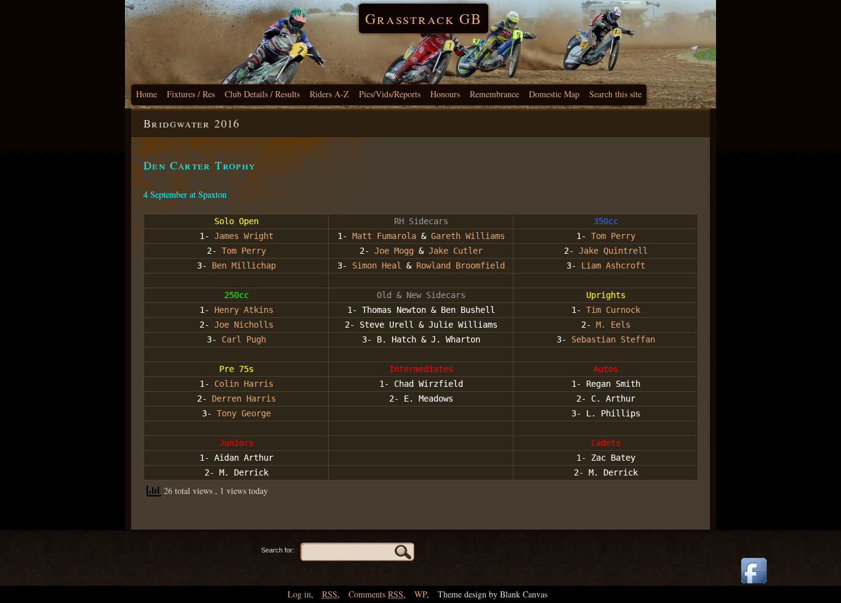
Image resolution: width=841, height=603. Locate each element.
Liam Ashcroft (613, 265)
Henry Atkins (243, 310)
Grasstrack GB (423, 18)
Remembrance (494, 94)
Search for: (277, 550)
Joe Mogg (394, 251)
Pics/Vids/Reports (389, 94)
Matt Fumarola (384, 236)
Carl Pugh (244, 339)
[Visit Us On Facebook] (753, 584)
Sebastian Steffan (613, 339)
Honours (445, 94)
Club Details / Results (262, 94)
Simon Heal (376, 265)
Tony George (244, 413)
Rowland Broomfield (460, 265)
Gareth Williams (468, 236)
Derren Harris (244, 398)
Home (146, 94)
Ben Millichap (244, 265)
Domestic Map (554, 94)
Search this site (615, 94)
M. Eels (613, 325)
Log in (299, 594)
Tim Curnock (613, 310)
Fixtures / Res (191, 94)
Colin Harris (243, 384)
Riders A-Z (329, 94)
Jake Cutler (456, 251)
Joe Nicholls (243, 325)
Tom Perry (613, 236)
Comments (375, 594)
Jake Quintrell (613, 251)
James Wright (243, 236)
